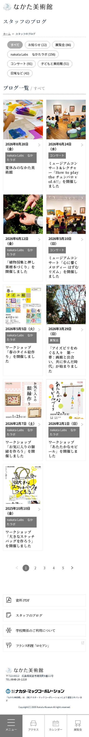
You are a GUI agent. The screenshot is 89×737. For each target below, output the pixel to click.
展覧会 (63, 45)
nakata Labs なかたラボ (33, 54)
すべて (15, 45)
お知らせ (37, 45)
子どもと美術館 (55, 63)
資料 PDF (23, 600)
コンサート (21, 63)
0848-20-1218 (19, 679)
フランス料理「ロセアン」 (33, 645)
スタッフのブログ (29, 615)
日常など (20, 73)
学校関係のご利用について (35, 630)
